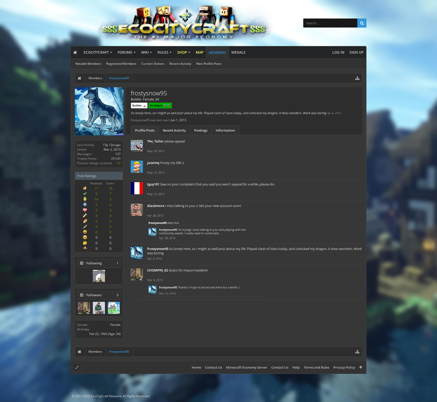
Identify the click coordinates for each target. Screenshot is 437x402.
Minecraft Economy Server (246, 367)
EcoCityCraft (96, 52)
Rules (163, 52)
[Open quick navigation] (357, 78)
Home (196, 367)
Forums (125, 52)
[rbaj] (99, 276)
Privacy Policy (344, 367)
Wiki (145, 52)
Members (217, 52)
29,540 (116, 158)
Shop (182, 52)
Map (200, 52)
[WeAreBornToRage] (114, 308)
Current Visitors (152, 63)
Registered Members (121, 63)
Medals (238, 52)
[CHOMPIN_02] (84, 308)
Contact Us (213, 367)
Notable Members (88, 63)
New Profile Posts (209, 63)
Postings (200, 130)
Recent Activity (180, 63)
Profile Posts (145, 130)
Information (225, 130)
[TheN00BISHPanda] (99, 308)
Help (296, 367)
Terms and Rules (316, 367)
